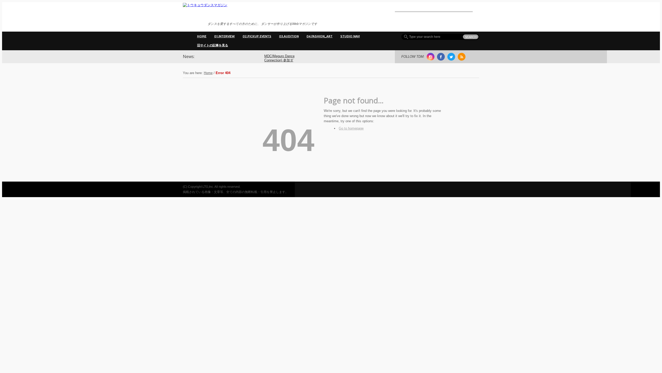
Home (201, 36)
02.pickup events (257, 36)
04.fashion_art (319, 36)
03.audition (289, 36)
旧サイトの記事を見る (212, 45)
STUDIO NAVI (350, 36)
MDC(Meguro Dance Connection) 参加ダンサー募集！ (279, 60)
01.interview (224, 36)
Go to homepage (351, 128)
